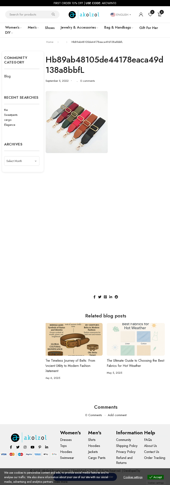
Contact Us (151, 451)
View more (60, 482)
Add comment (117, 415)
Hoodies (66, 451)
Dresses (66, 439)
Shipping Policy (126, 445)
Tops (63, 445)
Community (123, 439)
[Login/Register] (141, 14)
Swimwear (67, 457)
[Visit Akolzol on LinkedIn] (46, 447)
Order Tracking (154, 457)
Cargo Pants (97, 457)
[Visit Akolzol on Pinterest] (40, 447)
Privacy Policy (125, 451)
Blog (7, 76)
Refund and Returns (124, 460)
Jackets (93, 451)
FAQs (148, 439)
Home (49, 42)
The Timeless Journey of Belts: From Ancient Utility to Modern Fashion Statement (70, 365)
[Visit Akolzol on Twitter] (17, 447)
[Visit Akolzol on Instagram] (25, 447)
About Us (150, 445)
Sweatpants (10, 115)
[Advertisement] (106, 186)
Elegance (9, 125)
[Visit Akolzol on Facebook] (11, 447)
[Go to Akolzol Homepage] (29, 437)
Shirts (92, 439)
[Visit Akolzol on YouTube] (32, 447)
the (6, 110)
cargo (7, 120)
